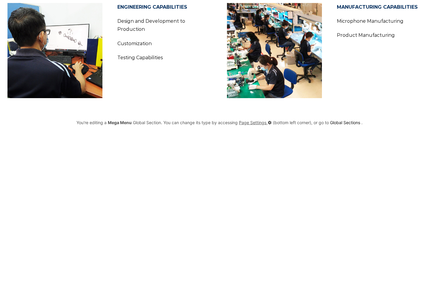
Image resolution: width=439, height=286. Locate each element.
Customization (134, 43)
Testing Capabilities (140, 57)
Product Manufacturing (366, 35)
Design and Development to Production (151, 25)
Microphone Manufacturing (370, 21)
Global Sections (345, 122)
